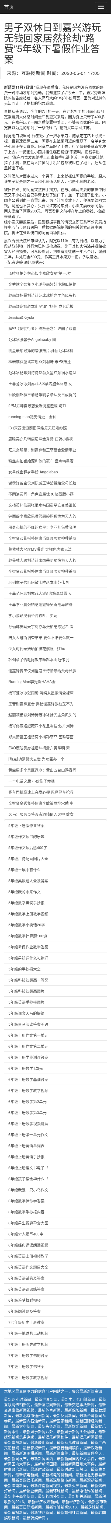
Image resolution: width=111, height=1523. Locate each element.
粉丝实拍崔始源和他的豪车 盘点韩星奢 (41, 460)
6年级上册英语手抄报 (26, 1156)
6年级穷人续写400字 (25, 1233)
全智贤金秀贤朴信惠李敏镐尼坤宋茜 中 (41, 803)
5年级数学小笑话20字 (26, 924)
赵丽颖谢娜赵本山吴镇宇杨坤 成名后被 (41, 306)
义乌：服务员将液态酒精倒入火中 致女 (41, 814)
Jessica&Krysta (21, 317)
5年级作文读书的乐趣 (26, 836)
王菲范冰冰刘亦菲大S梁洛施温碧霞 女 (40, 383)
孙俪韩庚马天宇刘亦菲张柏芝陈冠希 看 (41, 626)
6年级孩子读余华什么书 (28, 1178)
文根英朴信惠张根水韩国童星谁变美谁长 (42, 505)
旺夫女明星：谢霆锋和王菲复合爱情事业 (42, 449)
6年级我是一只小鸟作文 (28, 1189)
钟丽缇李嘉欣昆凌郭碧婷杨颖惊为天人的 (42, 516)
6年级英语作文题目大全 (28, 1267)
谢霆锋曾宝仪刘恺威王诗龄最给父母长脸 (42, 482)
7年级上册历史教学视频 (28, 1344)
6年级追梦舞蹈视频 (24, 1300)
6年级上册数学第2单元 (27, 1101)
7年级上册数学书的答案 (28, 1355)
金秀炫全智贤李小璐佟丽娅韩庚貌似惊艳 (42, 284)
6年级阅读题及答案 (24, 1311)
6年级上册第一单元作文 (28, 1134)
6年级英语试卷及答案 (26, 1278)
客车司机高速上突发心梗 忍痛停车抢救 (41, 792)
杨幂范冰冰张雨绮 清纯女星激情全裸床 (41, 692)
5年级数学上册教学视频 (28, 913)
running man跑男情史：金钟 (32, 416)
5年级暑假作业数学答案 (28, 946)
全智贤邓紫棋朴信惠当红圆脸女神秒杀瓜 (42, 538)
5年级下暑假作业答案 (26, 825)
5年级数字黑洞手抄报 (26, 902)
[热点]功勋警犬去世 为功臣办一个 (36, 759)
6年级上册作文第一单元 (28, 1035)
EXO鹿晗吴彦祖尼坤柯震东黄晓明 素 (39, 747)
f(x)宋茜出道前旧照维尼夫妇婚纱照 (37, 427)
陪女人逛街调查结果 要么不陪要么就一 (41, 637)
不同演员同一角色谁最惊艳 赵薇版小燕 (41, 494)
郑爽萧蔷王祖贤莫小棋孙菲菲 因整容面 (41, 736)
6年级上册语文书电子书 (28, 1167)
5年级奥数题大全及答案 (28, 880)
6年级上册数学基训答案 (28, 1079)
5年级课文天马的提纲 (26, 1013)
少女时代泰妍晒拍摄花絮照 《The (36, 648)
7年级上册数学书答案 (26, 1366)
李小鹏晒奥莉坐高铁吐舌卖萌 (32, 615)
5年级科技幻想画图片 (26, 991)
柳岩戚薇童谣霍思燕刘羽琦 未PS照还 (39, 361)
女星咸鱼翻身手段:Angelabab (33, 471)
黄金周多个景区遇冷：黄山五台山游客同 (42, 770)
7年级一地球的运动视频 (28, 1333)
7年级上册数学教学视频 (28, 1377)
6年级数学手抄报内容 (26, 1211)
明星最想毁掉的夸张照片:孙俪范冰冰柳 (41, 350)
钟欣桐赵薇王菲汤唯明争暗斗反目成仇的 (42, 394)
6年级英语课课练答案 (26, 1289)
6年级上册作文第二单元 (28, 1046)
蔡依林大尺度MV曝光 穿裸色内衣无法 (40, 549)
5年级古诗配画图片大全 (28, 858)
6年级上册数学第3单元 (27, 1112)
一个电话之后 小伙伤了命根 (31, 781)
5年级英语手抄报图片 (26, 1002)
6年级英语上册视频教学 (28, 1256)
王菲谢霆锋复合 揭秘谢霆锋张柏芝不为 (41, 703)
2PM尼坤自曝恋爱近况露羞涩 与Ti (37, 405)
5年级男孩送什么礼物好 (28, 957)
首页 (9, 6)
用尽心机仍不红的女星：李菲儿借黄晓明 (42, 527)
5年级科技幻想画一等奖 (28, 980)
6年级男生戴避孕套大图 (28, 1222)
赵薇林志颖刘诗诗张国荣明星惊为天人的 (42, 560)
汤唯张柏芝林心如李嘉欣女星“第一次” (39, 273)
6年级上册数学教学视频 (28, 1090)
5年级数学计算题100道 (27, 935)
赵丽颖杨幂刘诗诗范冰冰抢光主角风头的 (42, 295)
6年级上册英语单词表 (26, 1145)
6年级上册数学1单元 (25, 1068)
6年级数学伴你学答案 (26, 1200)
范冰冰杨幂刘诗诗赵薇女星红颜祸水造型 (42, 372)
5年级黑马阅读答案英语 (28, 1024)
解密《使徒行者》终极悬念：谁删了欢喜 (42, 328)
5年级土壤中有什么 (24, 869)
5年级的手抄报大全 (24, 969)
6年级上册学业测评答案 (28, 1057)
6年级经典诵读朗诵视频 (28, 1245)
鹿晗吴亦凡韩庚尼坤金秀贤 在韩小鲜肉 (41, 438)
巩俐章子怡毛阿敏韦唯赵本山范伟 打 (39, 582)
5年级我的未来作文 (24, 891)
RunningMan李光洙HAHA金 (32, 681)
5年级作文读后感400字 (27, 847)
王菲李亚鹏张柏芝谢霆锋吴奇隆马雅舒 (40, 604)
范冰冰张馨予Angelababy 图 (32, 339)
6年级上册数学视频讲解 (28, 1123)
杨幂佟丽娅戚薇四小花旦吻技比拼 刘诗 (41, 725)
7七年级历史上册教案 (26, 1322)
